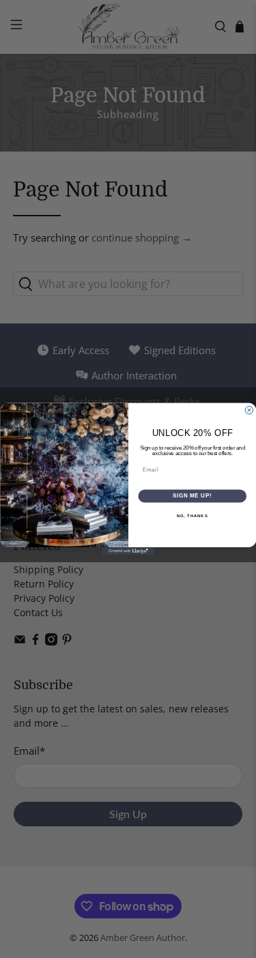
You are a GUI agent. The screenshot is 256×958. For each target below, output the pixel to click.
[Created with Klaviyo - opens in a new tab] (128, 551)
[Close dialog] (249, 410)
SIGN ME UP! (192, 496)
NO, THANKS (192, 516)
